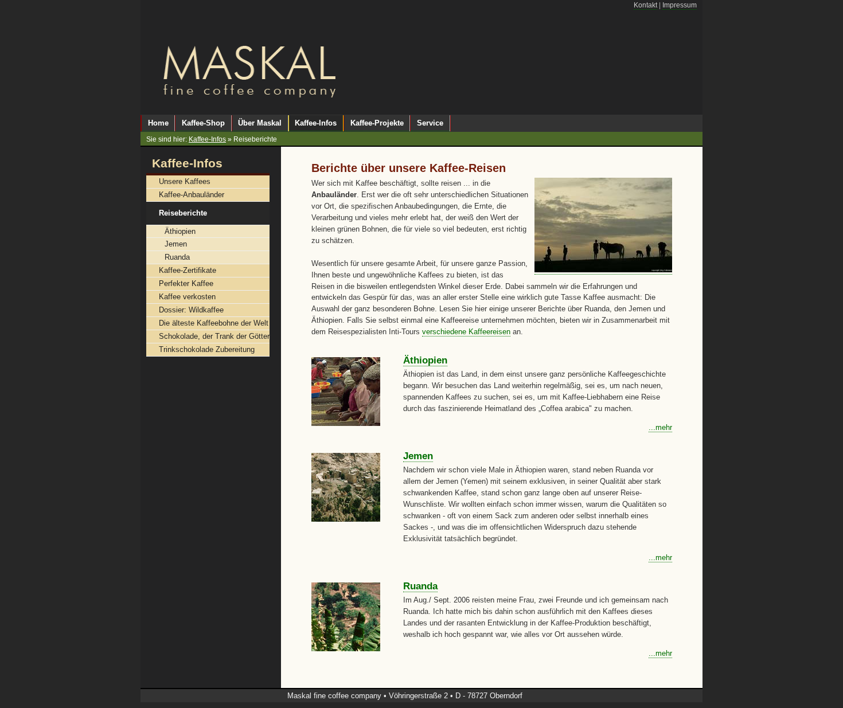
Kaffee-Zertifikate (187, 270)
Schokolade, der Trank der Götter (214, 336)
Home (158, 123)
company (366, 695)
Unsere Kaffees (184, 181)
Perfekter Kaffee (186, 283)
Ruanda (420, 586)
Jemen (418, 456)
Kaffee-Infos (207, 139)
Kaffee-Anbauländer (191, 194)
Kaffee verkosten (187, 296)
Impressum (679, 5)
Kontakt (645, 5)
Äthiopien (425, 360)
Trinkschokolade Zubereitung (207, 349)
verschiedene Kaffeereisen (466, 331)
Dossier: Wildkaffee (191, 310)
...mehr (660, 427)
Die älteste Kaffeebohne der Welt (213, 323)
